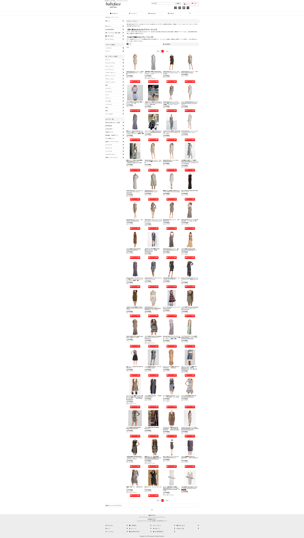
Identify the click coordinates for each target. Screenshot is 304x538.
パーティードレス (152, 517)
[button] (190, 13)
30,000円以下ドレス (162, 520)
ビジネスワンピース (142, 520)
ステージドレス (143, 517)
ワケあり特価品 (152, 520)
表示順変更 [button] (167, 44)
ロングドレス (161, 517)
